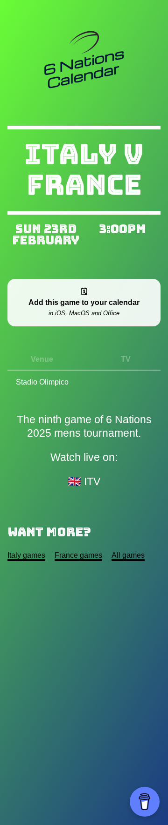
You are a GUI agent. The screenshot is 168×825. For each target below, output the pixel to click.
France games (78, 555)
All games (128, 555)
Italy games (26, 555)
